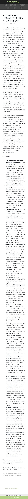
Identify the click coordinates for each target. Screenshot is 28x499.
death (12, 475)
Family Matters (13, 473)
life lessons (18, 475)
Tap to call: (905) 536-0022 (14, 497)
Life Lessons (21, 473)
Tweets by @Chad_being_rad (10, 488)
